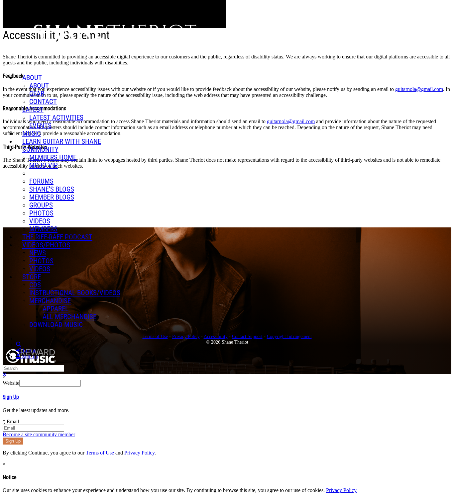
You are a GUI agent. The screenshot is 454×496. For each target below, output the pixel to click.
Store (31, 277)
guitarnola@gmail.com (419, 89)
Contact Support (247, 336)
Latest (33, 110)
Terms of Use (100, 452)
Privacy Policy (139, 452)
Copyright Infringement (289, 336)
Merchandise (50, 301)
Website (11, 383)
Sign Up (11, 397)
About (32, 78)
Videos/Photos (46, 245)
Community (40, 149)
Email (11, 421)
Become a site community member (39, 434)
